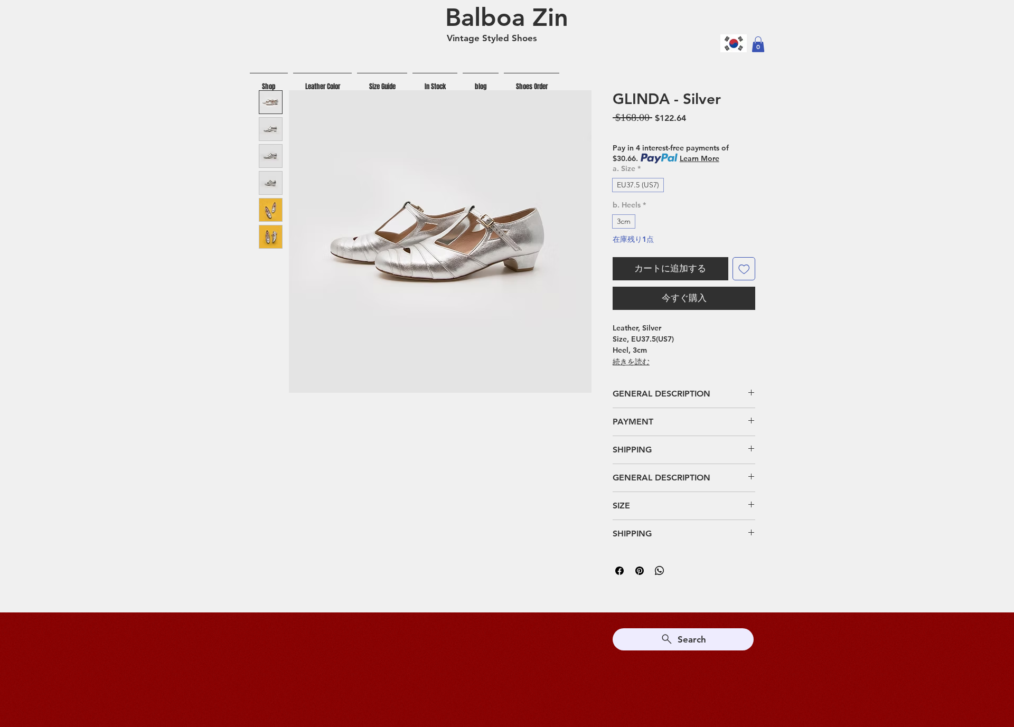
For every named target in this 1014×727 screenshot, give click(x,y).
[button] (758, 44)
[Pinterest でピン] (639, 570)
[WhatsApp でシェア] (659, 570)
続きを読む (631, 361)
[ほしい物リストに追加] (744, 268)
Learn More (699, 158)
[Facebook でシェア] (619, 570)
